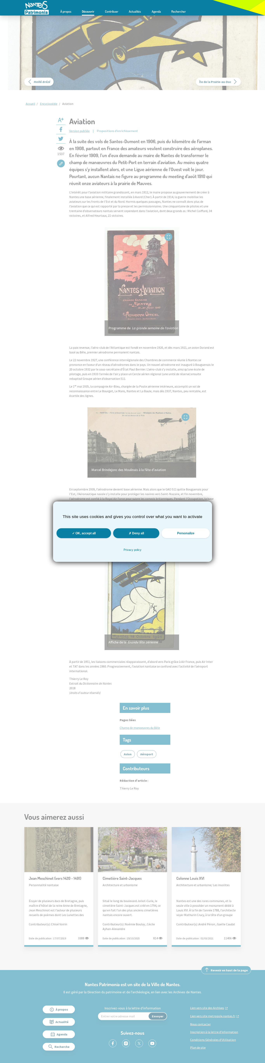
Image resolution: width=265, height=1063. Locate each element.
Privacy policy (132, 549)
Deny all (137, 533)
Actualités (135, 11)
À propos (65, 11)
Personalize (185, 533)
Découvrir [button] (88, 11)
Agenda (156, 11)
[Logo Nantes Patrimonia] (36, 7)
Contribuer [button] (111, 11)
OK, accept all (85, 533)
